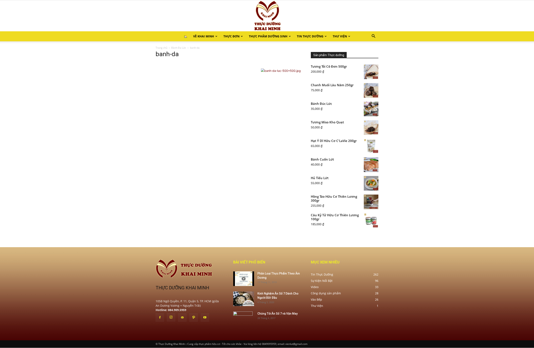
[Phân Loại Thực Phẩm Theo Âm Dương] (243, 278)
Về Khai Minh (203, 36)
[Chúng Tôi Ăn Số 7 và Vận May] (243, 318)
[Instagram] (171, 317)
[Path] (193, 317)
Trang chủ (161, 47)
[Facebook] (160, 317)
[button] (373, 37)
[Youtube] (205, 317)
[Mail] (182, 317)
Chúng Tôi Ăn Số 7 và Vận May (277, 313)
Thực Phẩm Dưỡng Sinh (268, 36)
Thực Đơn (231, 36)
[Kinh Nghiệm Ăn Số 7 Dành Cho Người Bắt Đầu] (243, 298)
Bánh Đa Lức (178, 47)
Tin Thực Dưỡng (310, 36)
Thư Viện (340, 36)
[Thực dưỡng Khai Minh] (267, 15)
